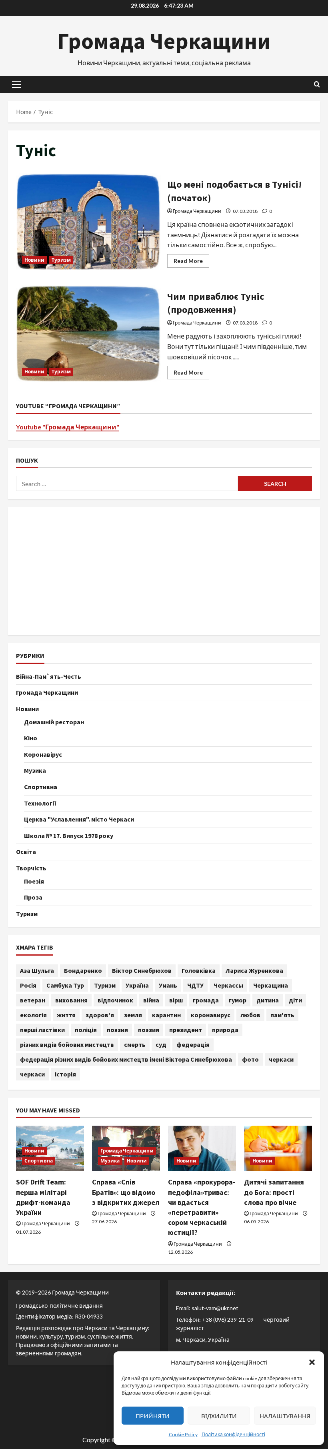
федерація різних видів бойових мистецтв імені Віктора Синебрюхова (126, 1059)
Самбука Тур (65, 985)
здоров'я (100, 1015)
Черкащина (270, 985)
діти (295, 1000)
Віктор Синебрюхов (142, 970)
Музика (35, 770)
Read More (191, 262)
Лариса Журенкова (254, 970)
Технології (40, 803)
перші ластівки (42, 1030)
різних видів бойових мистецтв (67, 1044)
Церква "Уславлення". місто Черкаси (79, 819)
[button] (312, 1362)
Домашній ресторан (54, 722)
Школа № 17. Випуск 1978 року (68, 836)
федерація (193, 1044)
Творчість (31, 868)
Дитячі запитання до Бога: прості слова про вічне (274, 1191)
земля (133, 1015)
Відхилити (219, 1415)
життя (66, 1015)
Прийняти (153, 1415)
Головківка (199, 970)
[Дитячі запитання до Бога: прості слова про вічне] (278, 1148)
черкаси (281, 1059)
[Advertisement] (164, 571)
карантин (166, 1015)
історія (65, 1074)
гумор (237, 1000)
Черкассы (228, 985)
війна (151, 1000)
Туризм (61, 260)
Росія (28, 985)
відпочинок (115, 1000)
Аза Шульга (37, 970)
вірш (176, 1000)
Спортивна (40, 787)
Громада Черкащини (164, 41)
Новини (34, 260)
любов (250, 1015)
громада (206, 1000)
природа (225, 1030)
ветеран (32, 1000)
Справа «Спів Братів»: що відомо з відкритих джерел (126, 1191)
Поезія (34, 881)
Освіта (26, 852)
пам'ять (282, 1015)
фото (250, 1059)
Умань (168, 985)
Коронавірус (43, 754)
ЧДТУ (195, 985)
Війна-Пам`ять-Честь (48, 676)
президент (185, 1030)
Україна (137, 985)
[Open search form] (317, 84)
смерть (135, 1044)
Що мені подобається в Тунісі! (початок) (88, 221)
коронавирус (210, 1015)
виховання (71, 1000)
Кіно (30, 738)
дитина (267, 1000)
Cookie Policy (183, 1434)
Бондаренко (83, 970)
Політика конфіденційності (233, 1434)
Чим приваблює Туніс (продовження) (88, 333)
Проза (33, 897)
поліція (86, 1030)
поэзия (117, 1030)
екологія (33, 1015)
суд (161, 1044)
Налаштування (285, 1415)
